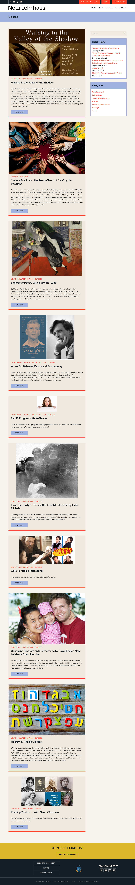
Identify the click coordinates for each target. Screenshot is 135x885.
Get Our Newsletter (67, 854)
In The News (16, 363)
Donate (106, 2)
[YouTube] (14, 2)
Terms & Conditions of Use (89, 881)
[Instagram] (17, 2)
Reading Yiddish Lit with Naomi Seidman (35, 812)
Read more (19, 112)
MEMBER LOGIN (119, 2)
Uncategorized (98, 92)
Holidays (24, 177)
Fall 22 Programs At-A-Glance (29, 418)
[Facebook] (10, 2)
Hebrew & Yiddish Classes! (26, 741)
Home (73, 881)
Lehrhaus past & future (101, 105)
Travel (94, 111)
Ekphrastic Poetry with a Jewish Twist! (33, 282)
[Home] (26, 8)
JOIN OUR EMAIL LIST (89, 2)
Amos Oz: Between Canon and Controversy (36, 366)
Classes (38, 79)
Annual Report (97, 68)
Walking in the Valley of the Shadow (32, 82)
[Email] (21, 2)
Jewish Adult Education (22, 79)
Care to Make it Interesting (27, 570)
